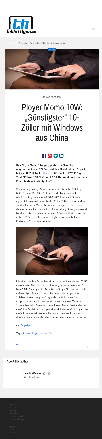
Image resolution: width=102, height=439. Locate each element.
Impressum (13, 410)
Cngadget (26, 325)
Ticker (11, 430)
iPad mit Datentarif (16, 416)
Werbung (12, 407)
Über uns (12, 427)
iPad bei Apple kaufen (17, 419)
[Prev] (16, 345)
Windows (52, 49)
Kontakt (12, 433)
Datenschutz (14, 413)
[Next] (87, 345)
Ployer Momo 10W (41, 333)
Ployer (26, 333)
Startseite (12, 404)
